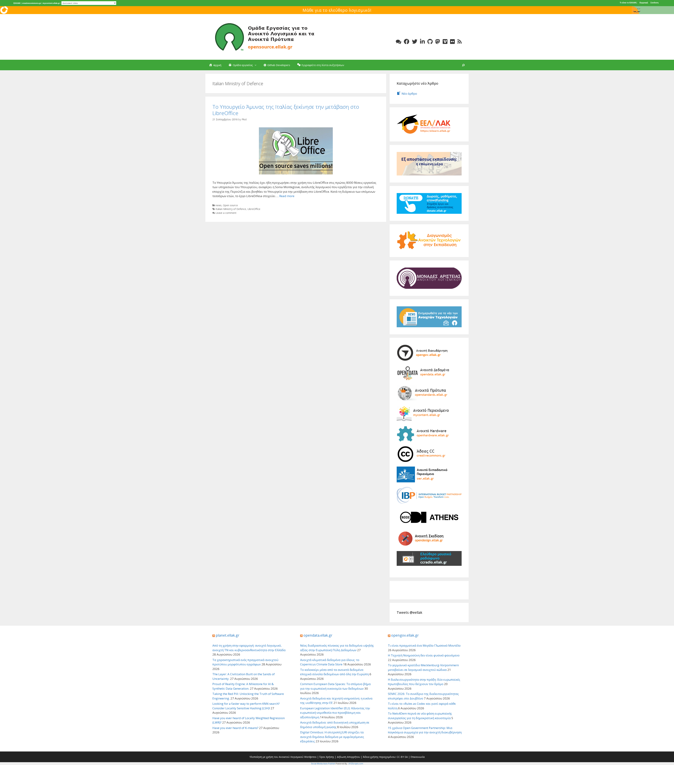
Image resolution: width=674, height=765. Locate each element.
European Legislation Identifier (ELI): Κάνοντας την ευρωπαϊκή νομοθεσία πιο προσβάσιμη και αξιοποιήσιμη (335, 712)
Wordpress (310, 757)
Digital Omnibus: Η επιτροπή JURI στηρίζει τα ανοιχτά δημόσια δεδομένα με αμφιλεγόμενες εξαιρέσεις (332, 736)
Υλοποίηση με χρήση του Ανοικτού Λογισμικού (276, 757)
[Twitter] (414, 41)
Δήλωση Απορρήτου (348, 757)
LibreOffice (253, 209)
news (219, 205)
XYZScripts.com (356, 763)
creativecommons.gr (31, 3)
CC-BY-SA (402, 757)
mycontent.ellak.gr (51, 3)
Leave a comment (226, 212)
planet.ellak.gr (227, 635)
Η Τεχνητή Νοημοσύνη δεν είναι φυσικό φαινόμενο (424, 655)
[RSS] (459, 41)
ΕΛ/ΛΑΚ (17, 3)
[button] (256, 65)
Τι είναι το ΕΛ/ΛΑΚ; (628, 3)
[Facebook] (406, 41)
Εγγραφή (644, 3)
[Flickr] (452, 41)
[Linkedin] (422, 41)
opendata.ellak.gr (317, 635)
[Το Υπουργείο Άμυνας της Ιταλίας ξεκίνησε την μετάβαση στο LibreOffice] (296, 150)
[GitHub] (430, 41)
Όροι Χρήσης (326, 757)
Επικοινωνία (418, 757)
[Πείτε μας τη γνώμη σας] (398, 41)
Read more (286, 196)
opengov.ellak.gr (405, 635)
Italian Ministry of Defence (231, 209)
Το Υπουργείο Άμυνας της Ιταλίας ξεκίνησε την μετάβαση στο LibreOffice (285, 110)
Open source (230, 205)
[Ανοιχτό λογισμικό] (265, 37)
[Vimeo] (445, 41)
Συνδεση (654, 3)
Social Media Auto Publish (323, 763)
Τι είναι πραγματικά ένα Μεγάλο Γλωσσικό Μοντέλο (424, 645)
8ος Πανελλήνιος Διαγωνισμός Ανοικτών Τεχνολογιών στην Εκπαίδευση (337, 10)
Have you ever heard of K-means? (235, 728)
